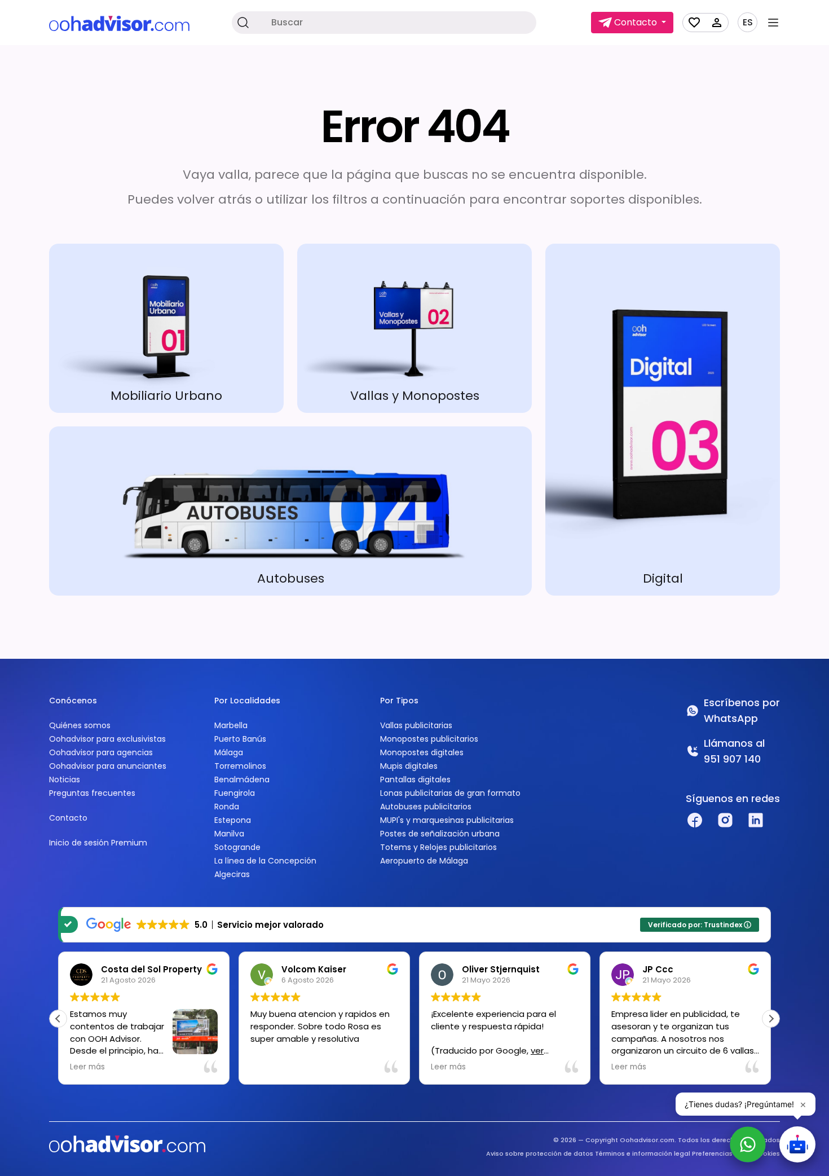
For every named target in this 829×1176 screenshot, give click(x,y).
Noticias (64, 779)
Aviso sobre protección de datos (539, 1153)
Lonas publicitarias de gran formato (450, 793)
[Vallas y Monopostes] (414, 328)
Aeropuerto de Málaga (424, 860)
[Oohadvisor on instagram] (725, 820)
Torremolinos (240, 766)
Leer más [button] (87, 1067)
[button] (770, 1018)
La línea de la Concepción (265, 860)
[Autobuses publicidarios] (290, 511)
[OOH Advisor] (119, 23)
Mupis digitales (409, 766)
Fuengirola (234, 793)
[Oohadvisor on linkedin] (756, 820)
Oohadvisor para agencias (101, 752)
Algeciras (232, 874)
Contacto (68, 817)
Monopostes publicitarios (429, 739)
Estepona (232, 820)
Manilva (229, 833)
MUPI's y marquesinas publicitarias (447, 820)
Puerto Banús (240, 739)
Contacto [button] (635, 22)
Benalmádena (242, 779)
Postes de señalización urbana (440, 833)
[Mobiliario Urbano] (166, 328)
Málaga (228, 752)
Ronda (226, 806)
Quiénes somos (80, 725)
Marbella (231, 725)
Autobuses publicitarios (425, 806)
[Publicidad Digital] (662, 420)
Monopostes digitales (422, 752)
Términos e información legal (642, 1153)
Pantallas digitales (415, 779)
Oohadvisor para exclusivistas (107, 739)
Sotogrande (237, 847)
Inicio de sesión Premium (98, 842)
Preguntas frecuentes (92, 793)
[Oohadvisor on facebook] (695, 820)
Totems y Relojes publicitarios (438, 847)
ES (748, 22)
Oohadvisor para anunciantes (107, 766)
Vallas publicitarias (416, 725)
